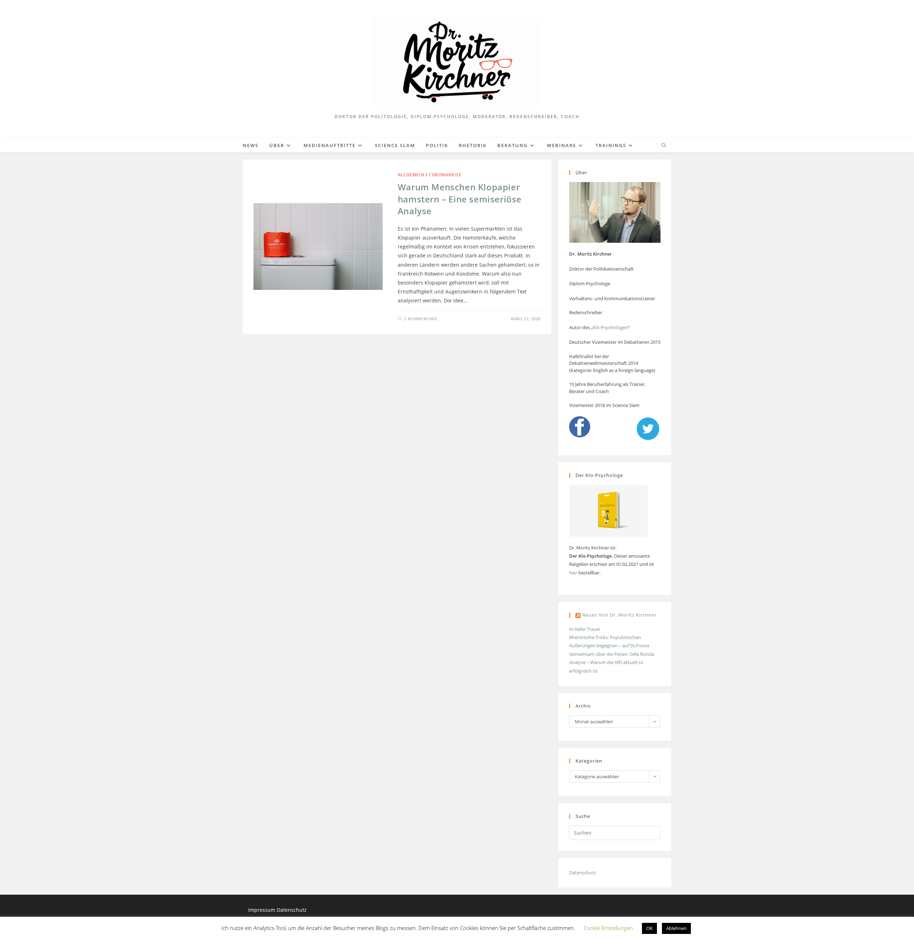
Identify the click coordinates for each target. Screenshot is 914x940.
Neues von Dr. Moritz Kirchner (619, 615)
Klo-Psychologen (610, 327)
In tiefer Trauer (585, 629)
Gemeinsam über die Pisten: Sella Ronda (611, 654)
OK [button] (649, 928)
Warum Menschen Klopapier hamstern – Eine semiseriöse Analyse (460, 199)
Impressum (262, 909)
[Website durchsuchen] (664, 146)
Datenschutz (582, 872)
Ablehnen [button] (676, 928)
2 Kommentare (420, 318)
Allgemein (411, 175)
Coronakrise (445, 175)
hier (573, 572)
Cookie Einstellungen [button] (608, 927)
